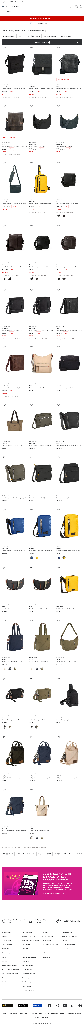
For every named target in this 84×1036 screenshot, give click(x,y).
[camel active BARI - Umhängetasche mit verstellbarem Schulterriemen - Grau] (15, 584)
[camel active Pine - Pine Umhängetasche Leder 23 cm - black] (69, 179)
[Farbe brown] (64, 215)
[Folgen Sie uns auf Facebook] (49, 1005)
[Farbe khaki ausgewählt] (41, 668)
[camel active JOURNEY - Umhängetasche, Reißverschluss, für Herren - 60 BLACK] (15, 64)
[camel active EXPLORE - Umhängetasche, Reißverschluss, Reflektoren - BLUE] (15, 526)
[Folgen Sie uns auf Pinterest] (80, 1005)
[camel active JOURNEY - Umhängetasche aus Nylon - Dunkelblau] (69, 121)
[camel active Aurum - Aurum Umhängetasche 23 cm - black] (15, 695)
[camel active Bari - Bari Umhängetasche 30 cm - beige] (42, 363)
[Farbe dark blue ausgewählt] (9, 668)
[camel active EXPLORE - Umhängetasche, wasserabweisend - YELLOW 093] (42, 179)
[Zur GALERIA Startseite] (12, 6)
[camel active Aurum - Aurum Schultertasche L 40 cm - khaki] (69, 637)
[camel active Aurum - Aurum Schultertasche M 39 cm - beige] (15, 637)
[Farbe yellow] (36, 557)
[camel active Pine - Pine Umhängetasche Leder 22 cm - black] (42, 242)
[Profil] (71, 6)
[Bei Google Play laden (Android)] (7, 1005)
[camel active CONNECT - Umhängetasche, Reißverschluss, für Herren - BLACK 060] (42, 305)
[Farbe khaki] (14, 668)
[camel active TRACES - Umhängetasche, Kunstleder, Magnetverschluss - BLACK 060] (69, 305)
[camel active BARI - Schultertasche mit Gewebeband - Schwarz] (42, 584)
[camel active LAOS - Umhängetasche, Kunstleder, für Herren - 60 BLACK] (69, 64)
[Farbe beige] (4, 668)
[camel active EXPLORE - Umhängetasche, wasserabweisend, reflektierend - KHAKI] (42, 420)
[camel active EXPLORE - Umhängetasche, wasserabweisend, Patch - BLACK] (69, 420)
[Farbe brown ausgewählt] (9, 278)
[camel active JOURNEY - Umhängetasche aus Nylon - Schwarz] (42, 121)
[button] (15, 2)
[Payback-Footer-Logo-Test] (37, 1005)
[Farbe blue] (59, 557)
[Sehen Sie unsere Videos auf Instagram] (57, 1005)
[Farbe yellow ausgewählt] (64, 557)
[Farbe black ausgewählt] (59, 215)
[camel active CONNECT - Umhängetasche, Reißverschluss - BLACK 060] (15, 305)
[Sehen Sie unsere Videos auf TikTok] (72, 1005)
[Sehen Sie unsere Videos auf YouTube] (65, 1005)
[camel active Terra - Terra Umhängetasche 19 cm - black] (69, 473)
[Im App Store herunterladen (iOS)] (23, 1005)
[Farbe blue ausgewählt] (31, 557)
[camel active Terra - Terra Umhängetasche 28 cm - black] (42, 473)
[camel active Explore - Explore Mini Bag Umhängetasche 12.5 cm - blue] (42, 526)
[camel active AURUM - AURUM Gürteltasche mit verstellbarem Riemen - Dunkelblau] (15, 806)
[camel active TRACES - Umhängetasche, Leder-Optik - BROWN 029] (15, 363)
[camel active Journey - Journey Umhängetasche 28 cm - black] (69, 363)
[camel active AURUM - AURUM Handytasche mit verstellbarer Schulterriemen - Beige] (69, 753)
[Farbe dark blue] (36, 668)
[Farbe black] (4, 278)
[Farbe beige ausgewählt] (31, 837)
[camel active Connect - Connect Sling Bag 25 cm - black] (69, 695)
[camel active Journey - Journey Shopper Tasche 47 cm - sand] (15, 420)
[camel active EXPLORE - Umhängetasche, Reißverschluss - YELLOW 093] (69, 584)
